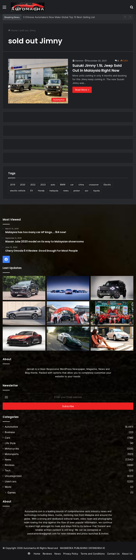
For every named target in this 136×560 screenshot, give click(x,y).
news (66, 190)
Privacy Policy (70, 553)
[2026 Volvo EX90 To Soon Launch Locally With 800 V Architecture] (24, 313)
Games (11, 492)
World (8, 486)
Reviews (9, 465)
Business (10, 432)
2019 (12, 184)
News (8, 459)
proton (76, 190)
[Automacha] (27, 6)
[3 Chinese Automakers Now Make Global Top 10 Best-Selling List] (68, 288)
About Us (127, 553)
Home (14, 30)
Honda (41, 190)
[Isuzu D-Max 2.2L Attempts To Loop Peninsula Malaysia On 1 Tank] (68, 313)
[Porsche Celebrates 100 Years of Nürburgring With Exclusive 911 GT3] (68, 339)
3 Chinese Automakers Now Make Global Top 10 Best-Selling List (59, 17)
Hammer (79, 60)
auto (53, 184)
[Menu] (4, 8)
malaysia (53, 190)
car (71, 184)
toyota (96, 190)
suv (86, 190)
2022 (32, 184)
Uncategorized (13, 476)
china (81, 184)
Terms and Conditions (93, 553)
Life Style (10, 443)
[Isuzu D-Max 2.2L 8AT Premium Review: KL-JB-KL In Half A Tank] (24, 288)
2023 (43, 184)
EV (31, 190)
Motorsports (12, 454)
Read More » (82, 89)
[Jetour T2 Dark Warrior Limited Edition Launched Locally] (112, 288)
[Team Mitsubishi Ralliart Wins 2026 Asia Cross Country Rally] (112, 313)
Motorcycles (12, 448)
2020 (22, 184)
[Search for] (131, 8)
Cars (7, 437)
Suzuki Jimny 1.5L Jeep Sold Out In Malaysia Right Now (97, 68)
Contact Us (113, 553)
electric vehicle (17, 190)
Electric (107, 184)
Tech (7, 470)
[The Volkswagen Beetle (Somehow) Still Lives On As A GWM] (112, 339)
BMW (62, 184)
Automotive (11, 426)
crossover (94, 184)
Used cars (10, 481)
